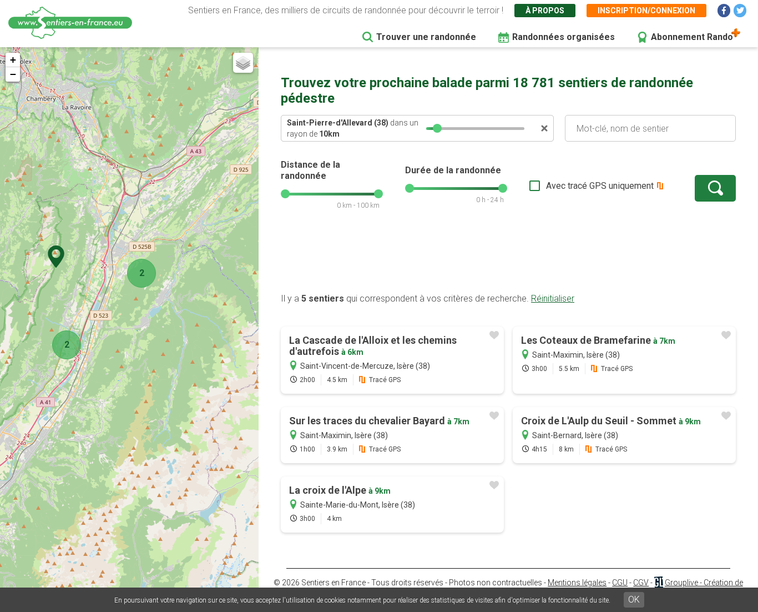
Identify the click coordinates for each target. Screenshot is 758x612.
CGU (620, 582)
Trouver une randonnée (426, 37)
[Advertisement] (508, 257)
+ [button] (13, 60)
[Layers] (243, 63)
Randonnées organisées (563, 37)
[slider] (437, 128)
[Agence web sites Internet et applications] (658, 582)
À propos (544, 10)
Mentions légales (577, 582)
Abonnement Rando (692, 37)
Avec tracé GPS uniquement (600, 185)
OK (634, 599)
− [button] (13, 74)
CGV (641, 582)
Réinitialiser (552, 298)
